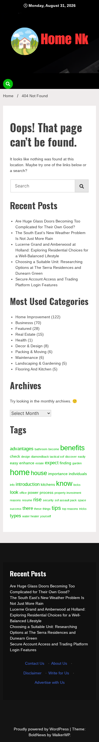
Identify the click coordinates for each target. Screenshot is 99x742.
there (28, 508)
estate (39, 463)
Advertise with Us (50, 682)
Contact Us (34, 663)
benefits (72, 448)
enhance (26, 463)
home (20, 472)
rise (37, 499)
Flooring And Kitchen (33, 369)
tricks (83, 508)
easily (82, 456)
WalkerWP (61, 735)
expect (52, 462)
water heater (30, 516)
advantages (22, 448)
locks (77, 484)
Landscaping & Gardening (38, 363)
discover (71, 456)
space (82, 500)
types (15, 515)
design (25, 456)
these (38, 508)
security (48, 500)
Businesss (24, 322)
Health (21, 340)
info (12, 484)
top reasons (70, 508)
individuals (78, 473)
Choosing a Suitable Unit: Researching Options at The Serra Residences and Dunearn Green (48, 267)
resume (27, 500)
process (46, 492)
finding (65, 463)
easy (14, 463)
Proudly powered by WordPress (42, 729)
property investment (67, 492)
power (33, 492)
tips (56, 508)
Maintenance (26, 357)
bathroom (41, 449)
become (53, 449)
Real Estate (25, 334)
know (64, 483)
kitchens (48, 484)
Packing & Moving (30, 351)
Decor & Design (29, 346)
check (15, 456)
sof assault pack (66, 500)
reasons (15, 500)
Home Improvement (32, 317)
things (47, 508)
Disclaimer (32, 673)
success (15, 508)
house (39, 473)
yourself (45, 516)
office (23, 492)
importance (58, 473)
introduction (28, 484)
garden (77, 463)
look (14, 492)
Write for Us (58, 673)
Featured (23, 328)
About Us (59, 663)
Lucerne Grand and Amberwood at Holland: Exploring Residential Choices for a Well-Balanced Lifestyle (51, 250)
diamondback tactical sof (47, 456)
